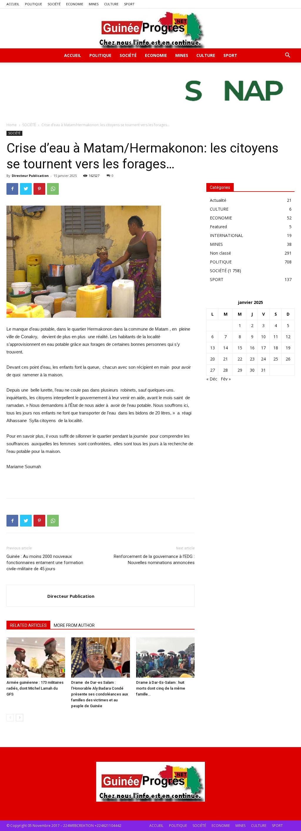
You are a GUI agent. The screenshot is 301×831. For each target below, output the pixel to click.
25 (275, 359)
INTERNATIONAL (226, 235)
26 (288, 359)
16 (252, 348)
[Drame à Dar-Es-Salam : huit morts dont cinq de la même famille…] (165, 657)
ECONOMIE (74, 4)
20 (212, 359)
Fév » (226, 379)
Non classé (220, 253)
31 (263, 370)
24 (263, 359)
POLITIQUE (33, 4)
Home (11, 124)
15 (240, 348)
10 (263, 336)
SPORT (129, 4)
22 (240, 359)
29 (240, 370)
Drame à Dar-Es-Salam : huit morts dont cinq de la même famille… (160, 688)
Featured (218, 226)
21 (225, 359)
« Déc (211, 379)
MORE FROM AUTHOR (74, 625)
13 (212, 348)
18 (275, 348)
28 (225, 370)
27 (212, 370)
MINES (93, 4)
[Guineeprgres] (150, 28)
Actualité (218, 200)
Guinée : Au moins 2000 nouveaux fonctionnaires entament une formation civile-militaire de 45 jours (44, 562)
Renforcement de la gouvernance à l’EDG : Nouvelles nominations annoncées (154, 559)
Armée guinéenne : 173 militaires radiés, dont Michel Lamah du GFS (34, 688)
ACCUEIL (12, 4)
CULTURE (111, 4)
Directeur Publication (30, 175)
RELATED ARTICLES (28, 625)
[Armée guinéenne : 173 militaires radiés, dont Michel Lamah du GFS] (35, 657)
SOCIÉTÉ (54, 4)
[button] (287, 56)
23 (252, 359)
